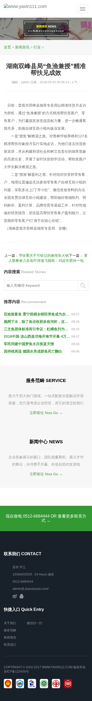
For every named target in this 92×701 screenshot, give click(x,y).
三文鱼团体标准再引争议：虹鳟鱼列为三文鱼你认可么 (37, 329)
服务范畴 (10, 630)
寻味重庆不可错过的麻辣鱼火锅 (44, 255)
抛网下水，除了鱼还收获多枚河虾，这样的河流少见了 (37, 321)
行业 (37, 47)
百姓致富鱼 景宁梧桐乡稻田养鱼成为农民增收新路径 (37, 314)
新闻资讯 (22, 47)
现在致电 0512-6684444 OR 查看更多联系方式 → (46, 518)
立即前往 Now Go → (46, 413)
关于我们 (10, 623)
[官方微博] (15, 596)
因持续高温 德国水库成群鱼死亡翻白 (33, 351)
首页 (7, 47)
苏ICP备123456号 (16, 671)
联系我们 (10, 644)
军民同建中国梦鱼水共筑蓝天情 (29, 344)
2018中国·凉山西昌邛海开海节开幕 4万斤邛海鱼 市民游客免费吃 (37, 336)
